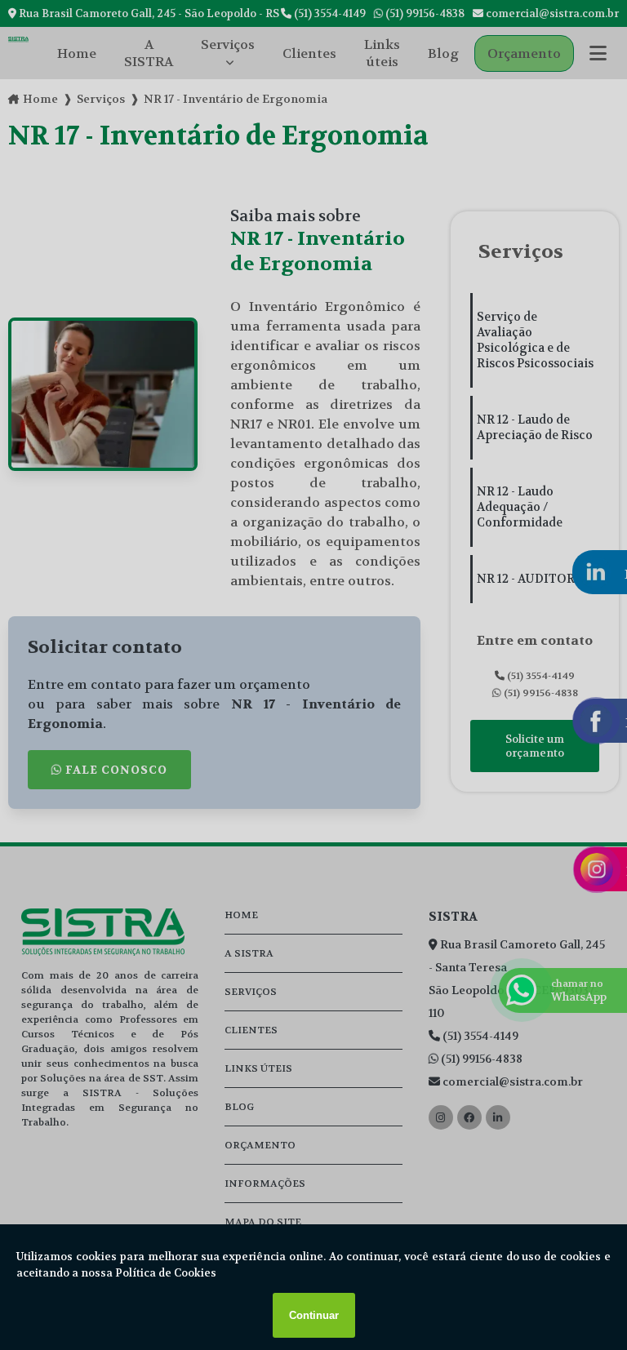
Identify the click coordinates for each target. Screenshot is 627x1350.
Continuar (314, 1315)
